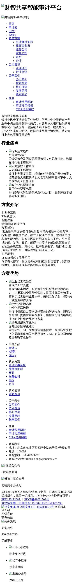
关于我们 (14, 75)
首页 (11, 23)
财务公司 (21, 53)
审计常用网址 (24, 101)
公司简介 (21, 79)
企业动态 (21, 68)
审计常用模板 (24, 105)
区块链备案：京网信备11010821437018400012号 (32, 503)
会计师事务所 (24, 41)
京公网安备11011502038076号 (35, 506)
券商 (11, 372)
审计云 (13, 27)
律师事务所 (23, 45)
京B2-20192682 (11, 499)
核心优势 (21, 86)
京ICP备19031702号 (36, 499)
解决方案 (14, 38)
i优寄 (12, 31)
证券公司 (21, 49)
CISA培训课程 (25, 109)
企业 (19, 60)
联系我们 (21, 94)
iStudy (12, 34)
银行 (19, 56)
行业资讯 (21, 71)
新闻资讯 (14, 394)
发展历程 (21, 90)
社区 (11, 98)
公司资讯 (14, 64)
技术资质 (21, 83)
